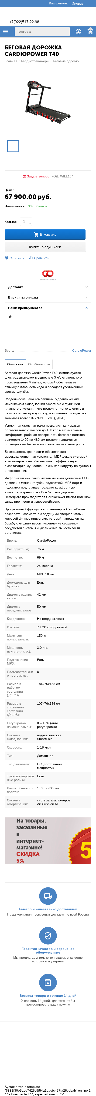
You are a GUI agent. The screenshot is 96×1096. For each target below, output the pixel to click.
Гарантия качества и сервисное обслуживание (48, 950)
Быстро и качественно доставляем (48, 909)
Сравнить (41, 258)
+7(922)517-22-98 (24, 22)
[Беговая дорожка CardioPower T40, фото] (48, 102)
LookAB (78, 1081)
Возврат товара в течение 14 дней (48, 995)
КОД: (55, 176)
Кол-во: (11, 222)
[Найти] (65, 31)
